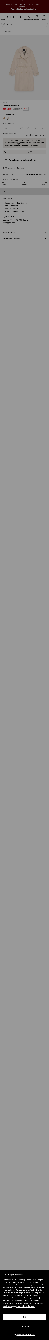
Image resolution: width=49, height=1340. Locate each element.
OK (24, 1317)
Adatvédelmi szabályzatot (25, 1306)
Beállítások (24, 1326)
